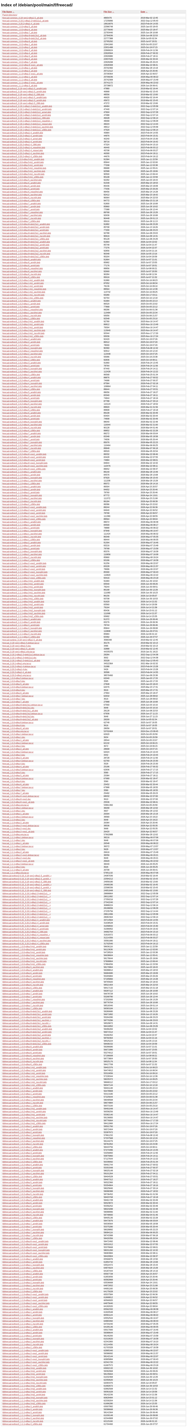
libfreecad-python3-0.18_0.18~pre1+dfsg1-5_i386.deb (26, 890)
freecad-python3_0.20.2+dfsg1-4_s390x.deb (22, 156)
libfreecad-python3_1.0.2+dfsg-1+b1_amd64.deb (24, 1067)
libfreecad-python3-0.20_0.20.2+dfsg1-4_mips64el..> (26, 935)
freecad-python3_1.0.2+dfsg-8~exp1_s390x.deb (24, 469)
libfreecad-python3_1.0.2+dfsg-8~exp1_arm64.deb (25, 1244)
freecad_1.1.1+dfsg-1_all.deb (15, 843)
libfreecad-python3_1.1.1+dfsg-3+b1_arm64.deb (24, 1371)
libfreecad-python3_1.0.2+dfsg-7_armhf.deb (22, 1227)
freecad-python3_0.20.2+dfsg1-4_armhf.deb (22, 142)
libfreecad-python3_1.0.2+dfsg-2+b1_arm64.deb (24, 1112)
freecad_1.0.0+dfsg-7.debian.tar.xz (17, 696)
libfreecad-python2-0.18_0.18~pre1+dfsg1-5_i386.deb (26, 882)
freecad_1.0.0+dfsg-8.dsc (13, 725)
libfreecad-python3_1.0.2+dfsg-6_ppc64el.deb (23, 1212)
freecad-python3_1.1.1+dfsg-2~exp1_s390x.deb (24, 578)
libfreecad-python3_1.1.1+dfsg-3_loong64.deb (23, 1415)
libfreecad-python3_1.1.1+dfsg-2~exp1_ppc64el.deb (25, 1362)
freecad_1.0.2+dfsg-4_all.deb (15, 767)
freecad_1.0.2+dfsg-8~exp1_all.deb (18, 802)
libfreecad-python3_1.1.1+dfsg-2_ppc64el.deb (23, 1342)
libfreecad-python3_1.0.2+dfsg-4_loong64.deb (23, 1171)
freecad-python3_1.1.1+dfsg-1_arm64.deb (21, 525)
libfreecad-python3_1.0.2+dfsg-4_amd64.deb (22, 1165)
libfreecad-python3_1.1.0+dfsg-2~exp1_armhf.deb (24, 1300)
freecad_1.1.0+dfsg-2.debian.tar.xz (17, 817)
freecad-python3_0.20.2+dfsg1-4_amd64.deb (22, 133)
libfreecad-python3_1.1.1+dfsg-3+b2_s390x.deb (24, 1403)
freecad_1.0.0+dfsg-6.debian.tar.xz (17, 687)
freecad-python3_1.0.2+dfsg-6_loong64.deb (22, 422)
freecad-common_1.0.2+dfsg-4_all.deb (19, 53)
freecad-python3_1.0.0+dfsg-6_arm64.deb (21, 186)
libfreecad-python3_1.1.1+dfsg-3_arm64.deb (22, 1409)
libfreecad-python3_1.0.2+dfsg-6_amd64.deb (22, 1200)
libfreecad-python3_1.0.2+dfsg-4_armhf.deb (22, 1168)
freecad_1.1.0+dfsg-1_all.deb (15, 814)
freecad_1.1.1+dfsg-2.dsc (13, 849)
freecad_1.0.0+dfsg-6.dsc (13, 690)
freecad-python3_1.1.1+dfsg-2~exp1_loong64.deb (24, 572)
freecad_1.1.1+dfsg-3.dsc (13, 867)
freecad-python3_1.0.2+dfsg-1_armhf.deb (21, 307)
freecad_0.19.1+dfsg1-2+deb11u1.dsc (19, 658)
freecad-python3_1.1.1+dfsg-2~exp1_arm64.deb (24, 566)
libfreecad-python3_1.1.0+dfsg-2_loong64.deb (23, 1283)
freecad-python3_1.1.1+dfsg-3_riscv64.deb (21, 634)
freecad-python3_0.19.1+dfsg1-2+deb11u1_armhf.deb (26, 115)
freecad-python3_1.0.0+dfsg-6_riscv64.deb (21, 198)
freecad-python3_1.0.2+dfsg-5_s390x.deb (21, 410)
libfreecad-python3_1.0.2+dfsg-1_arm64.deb (22, 1091)
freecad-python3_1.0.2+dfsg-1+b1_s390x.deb (22, 298)
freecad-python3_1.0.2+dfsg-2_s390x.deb (21, 360)
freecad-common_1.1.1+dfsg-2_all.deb (19, 80)
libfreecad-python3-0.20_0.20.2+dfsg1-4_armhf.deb (25, 929)
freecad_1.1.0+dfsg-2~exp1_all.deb (18, 832)
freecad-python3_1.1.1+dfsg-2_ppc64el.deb (22, 554)
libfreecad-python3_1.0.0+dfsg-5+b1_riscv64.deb (24, 961)
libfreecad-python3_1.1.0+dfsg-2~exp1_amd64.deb (25, 1294)
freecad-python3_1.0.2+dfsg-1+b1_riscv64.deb (23, 295)
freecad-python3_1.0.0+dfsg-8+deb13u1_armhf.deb (25, 230)
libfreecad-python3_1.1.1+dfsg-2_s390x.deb (22, 1347)
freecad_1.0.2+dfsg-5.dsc (13, 773)
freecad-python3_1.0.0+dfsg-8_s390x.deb (21, 277)
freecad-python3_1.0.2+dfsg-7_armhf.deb (21, 439)
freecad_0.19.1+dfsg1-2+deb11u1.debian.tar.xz (23, 655)
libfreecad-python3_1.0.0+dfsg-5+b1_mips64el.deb (25, 955)
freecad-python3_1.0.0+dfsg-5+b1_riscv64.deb (23, 174)
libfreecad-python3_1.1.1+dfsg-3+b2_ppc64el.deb (24, 1401)
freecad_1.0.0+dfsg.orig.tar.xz (15, 731)
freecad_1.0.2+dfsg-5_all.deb (15, 775)
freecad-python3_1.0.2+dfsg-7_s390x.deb (21, 451)
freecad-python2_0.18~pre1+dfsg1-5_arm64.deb (24, 92)
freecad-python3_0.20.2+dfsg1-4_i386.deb (21, 145)
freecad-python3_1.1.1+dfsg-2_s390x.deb (21, 560)
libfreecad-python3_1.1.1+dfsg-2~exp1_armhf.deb (24, 1356)
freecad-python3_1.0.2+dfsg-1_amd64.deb (21, 301)
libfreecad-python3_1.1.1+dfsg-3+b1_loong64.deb (24, 1377)
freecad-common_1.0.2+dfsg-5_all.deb (19, 56)
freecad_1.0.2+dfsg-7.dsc (13, 790)
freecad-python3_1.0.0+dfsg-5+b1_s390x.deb (22, 177)
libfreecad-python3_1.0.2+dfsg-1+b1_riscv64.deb (24, 1082)
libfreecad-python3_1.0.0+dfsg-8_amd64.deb (22, 1047)
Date (143, 12)
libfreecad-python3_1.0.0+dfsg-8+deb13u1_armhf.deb (26, 1017)
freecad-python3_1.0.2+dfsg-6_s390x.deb (21, 431)
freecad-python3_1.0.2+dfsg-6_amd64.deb (21, 413)
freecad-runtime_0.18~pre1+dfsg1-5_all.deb (22, 640)
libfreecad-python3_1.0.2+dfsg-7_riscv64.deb (22, 1235)
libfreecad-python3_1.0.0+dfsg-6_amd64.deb (22, 970)
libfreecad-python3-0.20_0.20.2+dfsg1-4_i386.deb (24, 932)
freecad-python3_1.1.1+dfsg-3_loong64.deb (22, 628)
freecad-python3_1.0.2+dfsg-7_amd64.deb (21, 433)
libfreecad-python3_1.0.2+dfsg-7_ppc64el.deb (23, 1232)
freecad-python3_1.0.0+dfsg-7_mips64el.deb (22, 212)
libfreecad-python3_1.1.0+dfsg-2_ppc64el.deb (23, 1285)
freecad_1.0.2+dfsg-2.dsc (13, 746)
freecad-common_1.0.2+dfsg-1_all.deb (19, 44)
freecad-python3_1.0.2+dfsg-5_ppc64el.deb (22, 404)
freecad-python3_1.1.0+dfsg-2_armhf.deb (21, 492)
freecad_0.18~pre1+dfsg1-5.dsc (16, 646)
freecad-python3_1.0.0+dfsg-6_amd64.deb (21, 183)
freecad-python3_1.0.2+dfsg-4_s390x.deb (21, 389)
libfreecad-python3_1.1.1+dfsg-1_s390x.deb (22, 1327)
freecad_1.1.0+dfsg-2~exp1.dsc (16, 828)
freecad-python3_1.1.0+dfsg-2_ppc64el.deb (22, 498)
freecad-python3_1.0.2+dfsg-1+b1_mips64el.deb (24, 289)
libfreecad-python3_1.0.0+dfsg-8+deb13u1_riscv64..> (26, 1023)
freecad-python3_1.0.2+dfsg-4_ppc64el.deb (22, 386)
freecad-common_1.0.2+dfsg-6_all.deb (19, 59)
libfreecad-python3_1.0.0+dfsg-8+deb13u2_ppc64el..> (26, 1038)
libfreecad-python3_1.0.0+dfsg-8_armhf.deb (22, 1053)
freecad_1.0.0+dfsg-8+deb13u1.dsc (18, 708)
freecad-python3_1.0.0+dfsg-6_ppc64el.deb (22, 195)
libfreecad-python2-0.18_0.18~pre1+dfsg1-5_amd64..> (27, 876)
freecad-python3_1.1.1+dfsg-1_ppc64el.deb (22, 534)
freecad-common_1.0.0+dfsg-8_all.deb (19, 41)
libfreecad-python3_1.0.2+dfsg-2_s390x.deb (22, 1147)
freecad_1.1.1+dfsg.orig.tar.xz (15, 873)
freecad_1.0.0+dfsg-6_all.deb (15, 693)
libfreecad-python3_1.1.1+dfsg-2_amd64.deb (22, 1330)
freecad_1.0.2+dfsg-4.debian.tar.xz (17, 761)
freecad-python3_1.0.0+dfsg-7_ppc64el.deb (22, 215)
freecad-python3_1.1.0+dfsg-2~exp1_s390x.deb (24, 519)
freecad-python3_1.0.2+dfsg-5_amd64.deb (21, 392)
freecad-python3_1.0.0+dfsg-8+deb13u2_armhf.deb (25, 248)
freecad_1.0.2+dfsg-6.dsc (13, 781)
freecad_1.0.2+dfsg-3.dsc (13, 755)
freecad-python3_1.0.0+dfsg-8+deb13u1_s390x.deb (25, 239)
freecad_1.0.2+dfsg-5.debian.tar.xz (17, 770)
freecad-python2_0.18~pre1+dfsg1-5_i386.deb (23, 94)
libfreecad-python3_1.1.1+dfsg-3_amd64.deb (22, 1406)
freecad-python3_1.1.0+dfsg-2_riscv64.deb (21, 501)
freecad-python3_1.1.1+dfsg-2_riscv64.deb (21, 557)
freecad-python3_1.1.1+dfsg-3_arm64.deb (21, 622)
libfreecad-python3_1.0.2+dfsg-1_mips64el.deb (23, 1097)
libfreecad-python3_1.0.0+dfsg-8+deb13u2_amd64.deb (27, 1029)
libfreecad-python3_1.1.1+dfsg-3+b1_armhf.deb (23, 1374)
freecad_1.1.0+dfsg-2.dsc (13, 820)
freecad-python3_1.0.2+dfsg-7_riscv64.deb (21, 448)
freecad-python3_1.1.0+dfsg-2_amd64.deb (21, 487)
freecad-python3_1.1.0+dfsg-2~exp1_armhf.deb (23, 513)
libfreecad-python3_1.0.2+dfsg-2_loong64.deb (23, 1135)
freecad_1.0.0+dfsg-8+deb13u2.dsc (18, 716)
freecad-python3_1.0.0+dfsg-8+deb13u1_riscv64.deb (26, 236)
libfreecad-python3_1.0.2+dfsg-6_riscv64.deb (22, 1215)
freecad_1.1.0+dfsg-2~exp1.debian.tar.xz (20, 826)
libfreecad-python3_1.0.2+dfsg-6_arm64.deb (22, 1203)
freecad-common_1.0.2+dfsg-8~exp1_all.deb (22, 65)
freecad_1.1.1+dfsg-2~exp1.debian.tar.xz (20, 855)
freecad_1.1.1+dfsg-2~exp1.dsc (16, 858)
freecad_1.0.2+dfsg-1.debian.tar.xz (17, 734)
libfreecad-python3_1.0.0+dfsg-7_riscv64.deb (22, 1005)
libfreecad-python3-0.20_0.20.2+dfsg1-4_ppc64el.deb (26, 941)
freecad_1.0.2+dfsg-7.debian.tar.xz (17, 787)
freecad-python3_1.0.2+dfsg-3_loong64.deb (22, 369)
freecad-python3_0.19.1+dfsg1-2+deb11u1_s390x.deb (26, 130)
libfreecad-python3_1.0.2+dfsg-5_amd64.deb (22, 1179)
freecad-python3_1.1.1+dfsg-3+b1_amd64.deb (23, 581)
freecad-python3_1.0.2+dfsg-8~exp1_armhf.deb (23, 460)
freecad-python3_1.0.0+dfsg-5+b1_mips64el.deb (24, 168)
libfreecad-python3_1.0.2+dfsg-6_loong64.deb (23, 1209)
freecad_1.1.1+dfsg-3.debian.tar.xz (17, 864)
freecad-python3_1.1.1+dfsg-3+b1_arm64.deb (23, 584)
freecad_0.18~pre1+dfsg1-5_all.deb (18, 649)
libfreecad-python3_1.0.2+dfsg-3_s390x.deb (22, 1162)
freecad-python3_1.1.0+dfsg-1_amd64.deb (21, 472)
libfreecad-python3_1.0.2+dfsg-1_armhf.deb (22, 1094)
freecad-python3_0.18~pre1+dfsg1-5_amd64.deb (24, 97)
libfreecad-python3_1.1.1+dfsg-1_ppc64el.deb (23, 1321)
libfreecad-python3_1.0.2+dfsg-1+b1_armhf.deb (23, 1073)
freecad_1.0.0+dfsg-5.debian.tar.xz (17, 678)
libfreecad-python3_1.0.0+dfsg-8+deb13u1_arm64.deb (27, 1014)
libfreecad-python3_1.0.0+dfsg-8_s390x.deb (22, 1064)
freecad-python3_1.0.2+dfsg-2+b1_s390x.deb (22, 336)
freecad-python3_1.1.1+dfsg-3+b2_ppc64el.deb (23, 613)
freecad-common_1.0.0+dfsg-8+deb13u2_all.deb (24, 38)
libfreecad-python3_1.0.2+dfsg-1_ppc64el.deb (23, 1100)
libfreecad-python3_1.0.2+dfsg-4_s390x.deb (22, 1176)
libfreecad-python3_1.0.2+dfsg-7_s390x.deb (22, 1238)
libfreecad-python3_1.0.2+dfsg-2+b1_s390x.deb (24, 1123)
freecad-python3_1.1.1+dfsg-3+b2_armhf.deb (22, 607)
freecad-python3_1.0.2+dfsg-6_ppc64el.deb (22, 425)
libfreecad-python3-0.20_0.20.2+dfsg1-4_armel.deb (25, 926)
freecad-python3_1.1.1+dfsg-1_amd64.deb (21, 522)
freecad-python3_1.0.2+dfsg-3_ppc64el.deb (22, 372)
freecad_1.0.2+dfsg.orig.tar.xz (15, 805)
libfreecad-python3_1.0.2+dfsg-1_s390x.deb (22, 1106)
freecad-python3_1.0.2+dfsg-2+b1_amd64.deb (23, 321)
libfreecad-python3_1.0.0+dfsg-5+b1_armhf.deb (23, 952)
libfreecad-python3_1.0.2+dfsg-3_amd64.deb (22, 1150)
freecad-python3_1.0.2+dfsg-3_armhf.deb (21, 366)
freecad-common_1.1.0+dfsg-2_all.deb (19, 71)
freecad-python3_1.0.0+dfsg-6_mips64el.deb (22, 192)
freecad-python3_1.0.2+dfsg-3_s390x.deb (21, 375)
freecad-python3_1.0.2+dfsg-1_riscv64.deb (21, 316)
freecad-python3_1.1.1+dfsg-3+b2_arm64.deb (23, 604)
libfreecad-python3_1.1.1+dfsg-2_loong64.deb (23, 1339)
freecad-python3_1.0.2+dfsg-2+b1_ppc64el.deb (23, 330)
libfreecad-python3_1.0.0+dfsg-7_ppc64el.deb (23, 1002)
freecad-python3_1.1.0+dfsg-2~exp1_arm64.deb (24, 510)
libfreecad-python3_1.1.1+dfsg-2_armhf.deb (22, 1336)
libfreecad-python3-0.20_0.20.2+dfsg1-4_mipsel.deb (25, 938)
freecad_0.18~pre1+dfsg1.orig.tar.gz (18, 652)
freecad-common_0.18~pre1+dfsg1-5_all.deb (22, 18)
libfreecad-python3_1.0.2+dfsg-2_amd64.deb (22, 1126)
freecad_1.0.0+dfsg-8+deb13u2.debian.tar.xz (22, 714)
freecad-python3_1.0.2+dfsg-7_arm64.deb (21, 436)
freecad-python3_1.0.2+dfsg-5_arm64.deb (21, 395)
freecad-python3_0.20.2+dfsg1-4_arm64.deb (22, 136)
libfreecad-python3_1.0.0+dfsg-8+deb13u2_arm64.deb (27, 1032)
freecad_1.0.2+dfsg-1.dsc (13, 737)
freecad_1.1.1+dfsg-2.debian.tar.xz (17, 846)
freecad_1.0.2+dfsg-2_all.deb (15, 749)
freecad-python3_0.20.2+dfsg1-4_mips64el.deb (23, 147)
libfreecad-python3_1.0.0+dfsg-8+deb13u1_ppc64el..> (26, 1020)
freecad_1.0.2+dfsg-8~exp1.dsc (16, 799)
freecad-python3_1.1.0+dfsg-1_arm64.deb (21, 475)
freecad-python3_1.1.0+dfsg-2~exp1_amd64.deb (24, 507)
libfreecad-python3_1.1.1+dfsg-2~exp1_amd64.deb (25, 1350)
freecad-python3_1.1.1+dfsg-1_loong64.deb (22, 531)
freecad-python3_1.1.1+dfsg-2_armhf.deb (21, 549)
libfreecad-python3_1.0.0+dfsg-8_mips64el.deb (23, 1056)
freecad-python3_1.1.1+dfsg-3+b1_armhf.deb (22, 587)
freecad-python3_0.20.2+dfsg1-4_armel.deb (22, 139)
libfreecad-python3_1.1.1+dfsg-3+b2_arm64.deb (24, 1392)
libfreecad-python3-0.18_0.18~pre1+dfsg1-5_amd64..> (27, 885)
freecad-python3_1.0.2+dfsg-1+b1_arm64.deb (23, 283)
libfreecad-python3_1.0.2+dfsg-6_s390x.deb (22, 1218)
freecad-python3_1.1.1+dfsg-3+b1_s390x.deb (22, 599)
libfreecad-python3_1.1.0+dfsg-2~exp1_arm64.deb (25, 1297)
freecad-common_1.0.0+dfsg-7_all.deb (19, 33)
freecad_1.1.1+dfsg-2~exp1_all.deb (18, 861)
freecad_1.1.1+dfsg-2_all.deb (15, 852)
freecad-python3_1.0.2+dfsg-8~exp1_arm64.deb (24, 457)
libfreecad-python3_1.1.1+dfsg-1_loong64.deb (23, 1318)
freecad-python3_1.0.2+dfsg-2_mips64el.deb (22, 351)
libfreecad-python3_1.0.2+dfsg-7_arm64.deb (22, 1224)
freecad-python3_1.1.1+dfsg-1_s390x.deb (21, 540)
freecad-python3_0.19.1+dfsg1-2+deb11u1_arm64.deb (27, 109)
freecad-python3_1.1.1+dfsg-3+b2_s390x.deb (22, 616)
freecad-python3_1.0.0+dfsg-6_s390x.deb (21, 200)
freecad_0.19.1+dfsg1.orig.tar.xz (16, 663)
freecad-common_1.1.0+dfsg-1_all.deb (19, 68)
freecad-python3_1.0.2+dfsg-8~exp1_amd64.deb (24, 454)
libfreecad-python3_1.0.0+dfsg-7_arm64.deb (22, 994)
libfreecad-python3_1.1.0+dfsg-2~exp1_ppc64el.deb (25, 1303)
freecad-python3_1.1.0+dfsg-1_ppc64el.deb (22, 481)
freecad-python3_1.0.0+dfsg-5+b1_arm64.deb (23, 162)
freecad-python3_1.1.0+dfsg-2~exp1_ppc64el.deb (24, 516)
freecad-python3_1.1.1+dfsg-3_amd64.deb (21, 619)
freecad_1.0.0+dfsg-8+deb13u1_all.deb (20, 711)
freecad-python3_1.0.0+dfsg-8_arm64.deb (21, 262)
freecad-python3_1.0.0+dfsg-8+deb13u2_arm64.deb (25, 245)
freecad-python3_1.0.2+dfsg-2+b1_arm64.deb (23, 324)
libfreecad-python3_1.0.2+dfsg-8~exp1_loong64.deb (26, 1250)
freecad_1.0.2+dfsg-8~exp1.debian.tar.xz (20, 796)
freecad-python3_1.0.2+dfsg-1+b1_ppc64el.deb (23, 292)
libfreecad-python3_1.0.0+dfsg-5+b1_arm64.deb (24, 949)
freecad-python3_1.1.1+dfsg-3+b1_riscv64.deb (23, 596)
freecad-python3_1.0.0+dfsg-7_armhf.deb (21, 209)
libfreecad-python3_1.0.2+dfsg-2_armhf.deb (22, 1132)
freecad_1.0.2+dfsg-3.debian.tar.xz (17, 752)
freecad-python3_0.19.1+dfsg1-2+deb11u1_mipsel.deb (27, 124)
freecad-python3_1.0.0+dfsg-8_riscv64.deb (21, 274)
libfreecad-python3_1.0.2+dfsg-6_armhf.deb (22, 1206)
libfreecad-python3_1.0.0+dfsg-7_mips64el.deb (23, 1000)
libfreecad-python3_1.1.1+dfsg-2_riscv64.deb (22, 1344)
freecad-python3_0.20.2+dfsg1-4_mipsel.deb (22, 150)
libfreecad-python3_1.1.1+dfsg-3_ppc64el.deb (23, 1418)
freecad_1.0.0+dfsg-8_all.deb (15, 728)
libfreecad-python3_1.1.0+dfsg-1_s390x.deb (22, 1271)
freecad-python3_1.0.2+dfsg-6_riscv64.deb (21, 428)
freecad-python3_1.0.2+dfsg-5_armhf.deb (21, 398)
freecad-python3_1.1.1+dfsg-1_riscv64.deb (21, 537)
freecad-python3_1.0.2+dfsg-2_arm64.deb (21, 342)
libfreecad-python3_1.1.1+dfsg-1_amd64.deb (22, 1309)
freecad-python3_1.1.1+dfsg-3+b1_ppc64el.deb (23, 593)
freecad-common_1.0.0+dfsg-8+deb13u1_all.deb (24, 35)
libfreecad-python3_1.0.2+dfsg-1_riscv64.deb (22, 1103)
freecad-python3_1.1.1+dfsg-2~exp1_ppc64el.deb (24, 575)
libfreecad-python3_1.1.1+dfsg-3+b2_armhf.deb (23, 1395)
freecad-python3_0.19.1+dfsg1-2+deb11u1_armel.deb (26, 112)
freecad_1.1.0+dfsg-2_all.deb (15, 823)
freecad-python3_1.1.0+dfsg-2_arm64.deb (21, 490)
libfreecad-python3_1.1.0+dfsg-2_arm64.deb (22, 1277)
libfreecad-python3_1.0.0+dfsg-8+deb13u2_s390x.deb (26, 1044)
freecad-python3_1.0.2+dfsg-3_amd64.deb (21, 363)
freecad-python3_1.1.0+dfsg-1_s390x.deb (21, 484)
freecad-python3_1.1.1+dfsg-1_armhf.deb (21, 528)
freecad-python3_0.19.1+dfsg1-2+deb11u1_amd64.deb (27, 106)
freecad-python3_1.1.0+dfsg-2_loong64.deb (22, 495)
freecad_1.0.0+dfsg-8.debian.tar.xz (17, 722)
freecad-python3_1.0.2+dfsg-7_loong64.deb (22, 442)
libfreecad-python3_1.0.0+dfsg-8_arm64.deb (22, 1050)
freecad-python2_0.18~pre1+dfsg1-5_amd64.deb (24, 88)
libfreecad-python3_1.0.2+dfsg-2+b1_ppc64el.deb (24, 1118)
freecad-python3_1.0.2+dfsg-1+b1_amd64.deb (23, 280)
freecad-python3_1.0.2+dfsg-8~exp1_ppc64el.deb (24, 466)
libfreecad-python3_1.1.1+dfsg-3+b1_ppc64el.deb (24, 1380)
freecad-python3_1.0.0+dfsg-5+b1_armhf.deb (22, 165)
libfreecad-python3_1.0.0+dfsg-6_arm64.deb (22, 973)
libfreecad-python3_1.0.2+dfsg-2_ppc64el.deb (23, 1141)
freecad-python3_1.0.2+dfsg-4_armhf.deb (21, 380)
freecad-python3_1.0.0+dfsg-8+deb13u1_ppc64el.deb (26, 233)
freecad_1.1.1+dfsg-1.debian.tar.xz (17, 837)
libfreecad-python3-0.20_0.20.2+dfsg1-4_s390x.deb (25, 944)
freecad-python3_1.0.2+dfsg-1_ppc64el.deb (22, 313)
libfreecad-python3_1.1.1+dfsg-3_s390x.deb (22, 1424)
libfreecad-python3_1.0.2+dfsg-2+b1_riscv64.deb (24, 1120)
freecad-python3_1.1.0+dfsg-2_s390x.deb (21, 504)
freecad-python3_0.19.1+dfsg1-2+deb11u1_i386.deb (26, 118)
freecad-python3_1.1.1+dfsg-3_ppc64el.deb (22, 631)
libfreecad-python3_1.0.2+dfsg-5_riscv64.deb (22, 1194)
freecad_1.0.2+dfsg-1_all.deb (15, 740)
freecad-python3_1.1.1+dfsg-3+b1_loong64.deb (23, 590)
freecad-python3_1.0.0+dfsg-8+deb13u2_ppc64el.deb (26, 251)
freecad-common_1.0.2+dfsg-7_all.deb (19, 62)
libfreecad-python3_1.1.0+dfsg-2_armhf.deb (22, 1280)
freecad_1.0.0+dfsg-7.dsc (13, 699)
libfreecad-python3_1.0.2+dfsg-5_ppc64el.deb (23, 1191)
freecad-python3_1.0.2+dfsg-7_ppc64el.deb (22, 445)
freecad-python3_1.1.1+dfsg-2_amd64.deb (21, 543)
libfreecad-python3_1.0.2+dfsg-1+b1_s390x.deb (24, 1085)
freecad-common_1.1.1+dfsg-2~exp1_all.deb (22, 83)
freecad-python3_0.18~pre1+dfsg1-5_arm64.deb (24, 100)
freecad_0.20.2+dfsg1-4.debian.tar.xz (19, 666)
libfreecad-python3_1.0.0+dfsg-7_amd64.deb (22, 991)
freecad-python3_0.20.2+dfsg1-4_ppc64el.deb (23, 153)
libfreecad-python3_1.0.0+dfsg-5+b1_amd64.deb (24, 946)
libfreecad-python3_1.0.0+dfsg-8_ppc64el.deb (23, 1059)
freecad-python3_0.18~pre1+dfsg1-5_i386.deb (23, 103)
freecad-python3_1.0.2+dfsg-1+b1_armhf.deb (22, 286)
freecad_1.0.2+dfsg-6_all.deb (15, 784)
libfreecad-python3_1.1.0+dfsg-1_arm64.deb (22, 1262)
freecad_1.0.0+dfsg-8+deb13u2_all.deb (20, 719)
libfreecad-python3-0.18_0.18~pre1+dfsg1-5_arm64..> (26, 887)
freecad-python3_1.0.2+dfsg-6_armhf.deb (21, 419)
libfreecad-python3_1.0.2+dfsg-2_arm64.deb (22, 1129)
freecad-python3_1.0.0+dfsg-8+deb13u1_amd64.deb (26, 224)
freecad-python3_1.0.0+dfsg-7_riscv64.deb (21, 218)
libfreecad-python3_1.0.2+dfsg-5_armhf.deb (22, 1185)
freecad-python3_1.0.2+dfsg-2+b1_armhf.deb (22, 327)
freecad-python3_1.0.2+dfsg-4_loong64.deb (22, 383)
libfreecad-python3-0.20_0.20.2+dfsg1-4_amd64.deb (26, 920)
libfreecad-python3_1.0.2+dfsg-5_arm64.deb (22, 1182)
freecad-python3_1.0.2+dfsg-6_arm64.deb (21, 416)
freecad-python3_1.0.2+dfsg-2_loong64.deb (22, 348)
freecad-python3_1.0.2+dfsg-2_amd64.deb (21, 339)
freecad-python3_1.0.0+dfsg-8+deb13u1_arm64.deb (25, 227)
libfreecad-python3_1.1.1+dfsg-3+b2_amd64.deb (24, 1389)
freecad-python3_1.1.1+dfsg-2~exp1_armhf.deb (23, 569)
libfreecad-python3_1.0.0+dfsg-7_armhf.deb (22, 997)
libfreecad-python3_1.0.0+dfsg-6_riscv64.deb (22, 985)
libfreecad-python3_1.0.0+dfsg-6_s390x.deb (22, 988)
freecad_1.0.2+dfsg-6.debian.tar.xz (17, 778)
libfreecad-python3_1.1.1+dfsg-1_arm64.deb (22, 1312)
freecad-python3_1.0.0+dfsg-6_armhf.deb (21, 189)
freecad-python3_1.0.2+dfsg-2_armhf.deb (21, 345)
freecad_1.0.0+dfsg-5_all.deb (15, 684)
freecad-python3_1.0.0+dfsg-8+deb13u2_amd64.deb (26, 242)
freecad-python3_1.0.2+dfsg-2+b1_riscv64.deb (23, 333)
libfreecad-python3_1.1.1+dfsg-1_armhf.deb (22, 1315)
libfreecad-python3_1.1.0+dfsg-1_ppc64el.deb (23, 1268)
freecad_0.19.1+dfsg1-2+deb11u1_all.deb (21, 661)
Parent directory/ (9, 15)
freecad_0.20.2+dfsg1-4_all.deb (16, 672)
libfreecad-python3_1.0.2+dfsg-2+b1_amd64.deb (24, 1109)
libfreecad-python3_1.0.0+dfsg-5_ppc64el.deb (23, 967)
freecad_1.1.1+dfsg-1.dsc (13, 840)
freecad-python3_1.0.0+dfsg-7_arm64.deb (21, 206)
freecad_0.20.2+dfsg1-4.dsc (14, 669)
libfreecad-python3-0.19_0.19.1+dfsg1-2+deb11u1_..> (26, 893)
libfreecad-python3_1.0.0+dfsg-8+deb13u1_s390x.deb (26, 1026)
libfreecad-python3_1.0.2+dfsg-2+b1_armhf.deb (23, 1115)
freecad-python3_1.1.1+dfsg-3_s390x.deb (21, 637)
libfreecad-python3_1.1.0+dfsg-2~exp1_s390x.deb (25, 1306)
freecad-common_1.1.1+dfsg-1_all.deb (19, 77)
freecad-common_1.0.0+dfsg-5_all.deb (19, 27)
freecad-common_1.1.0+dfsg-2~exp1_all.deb (22, 74)
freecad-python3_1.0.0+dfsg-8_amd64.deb (21, 259)
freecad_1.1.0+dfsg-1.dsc (13, 811)
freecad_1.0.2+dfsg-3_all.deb (15, 758)
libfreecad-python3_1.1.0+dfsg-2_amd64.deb (22, 1274)
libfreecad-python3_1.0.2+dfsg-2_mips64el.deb (23, 1138)
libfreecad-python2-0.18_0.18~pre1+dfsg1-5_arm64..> (26, 879)
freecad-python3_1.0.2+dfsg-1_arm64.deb (21, 304)
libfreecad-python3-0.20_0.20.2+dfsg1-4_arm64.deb (25, 923)
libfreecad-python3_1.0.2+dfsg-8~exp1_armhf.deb (24, 1247)
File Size (108, 12)
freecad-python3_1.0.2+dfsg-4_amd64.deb (21, 377)
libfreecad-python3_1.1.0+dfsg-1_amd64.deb (22, 1259)
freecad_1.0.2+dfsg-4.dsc (13, 764)
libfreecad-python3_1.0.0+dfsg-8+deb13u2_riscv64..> (26, 1041)
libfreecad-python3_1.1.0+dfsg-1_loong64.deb (23, 1265)
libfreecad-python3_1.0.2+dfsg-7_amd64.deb (22, 1221)
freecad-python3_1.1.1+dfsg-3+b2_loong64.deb (23, 610)
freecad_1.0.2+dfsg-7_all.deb (15, 793)
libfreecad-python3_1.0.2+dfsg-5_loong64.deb (23, 1188)
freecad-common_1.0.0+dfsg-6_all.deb (19, 30)
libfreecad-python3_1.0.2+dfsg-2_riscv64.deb (22, 1144)
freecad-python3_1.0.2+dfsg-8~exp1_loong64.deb (24, 463)
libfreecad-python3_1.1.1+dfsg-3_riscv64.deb (22, 1421)
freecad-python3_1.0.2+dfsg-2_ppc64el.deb (22, 354)
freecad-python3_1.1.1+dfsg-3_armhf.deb (21, 625)
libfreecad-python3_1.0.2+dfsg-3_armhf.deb (22, 1153)
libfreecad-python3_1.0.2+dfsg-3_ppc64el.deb (23, 1159)
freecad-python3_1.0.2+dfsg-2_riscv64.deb (21, 357)
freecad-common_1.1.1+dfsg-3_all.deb (19, 86)
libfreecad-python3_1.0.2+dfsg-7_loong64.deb (23, 1230)
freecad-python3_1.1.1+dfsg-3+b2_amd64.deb (23, 602)
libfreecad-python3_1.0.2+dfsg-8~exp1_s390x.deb (25, 1256)
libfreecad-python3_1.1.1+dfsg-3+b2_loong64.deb (24, 1398)
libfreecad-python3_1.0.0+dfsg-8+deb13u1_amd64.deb (27, 1011)
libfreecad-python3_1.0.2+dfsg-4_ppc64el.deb (23, 1173)
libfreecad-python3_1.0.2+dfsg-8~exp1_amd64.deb (25, 1241)
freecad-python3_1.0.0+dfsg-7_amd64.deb (21, 204)
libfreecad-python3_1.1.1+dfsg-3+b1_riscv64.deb (24, 1383)
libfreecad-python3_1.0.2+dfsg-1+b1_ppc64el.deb (24, 1079)
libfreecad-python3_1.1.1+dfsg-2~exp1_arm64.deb (25, 1353)
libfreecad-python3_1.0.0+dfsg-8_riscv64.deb (22, 1061)
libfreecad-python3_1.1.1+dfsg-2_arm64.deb (22, 1333)
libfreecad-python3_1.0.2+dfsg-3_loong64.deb (23, 1156)
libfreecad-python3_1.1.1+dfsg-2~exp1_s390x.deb (25, 1365)
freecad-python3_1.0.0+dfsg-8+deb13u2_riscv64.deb (26, 254)
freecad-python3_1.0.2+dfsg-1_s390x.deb (21, 318)
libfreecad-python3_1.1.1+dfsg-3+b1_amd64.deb (24, 1368)
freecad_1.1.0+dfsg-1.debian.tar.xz (17, 808)
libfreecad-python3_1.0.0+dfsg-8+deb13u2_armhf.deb (26, 1035)
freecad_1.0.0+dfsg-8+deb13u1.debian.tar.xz (22, 705)
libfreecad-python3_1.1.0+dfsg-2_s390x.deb (22, 1291)
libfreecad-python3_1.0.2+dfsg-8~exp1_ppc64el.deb (25, 1253)
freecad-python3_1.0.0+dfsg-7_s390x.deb (21, 221)
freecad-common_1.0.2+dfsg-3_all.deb (19, 50)
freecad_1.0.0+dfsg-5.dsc (13, 681)
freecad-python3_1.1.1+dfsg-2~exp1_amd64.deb (24, 563)
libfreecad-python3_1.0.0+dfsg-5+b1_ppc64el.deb (24, 958)
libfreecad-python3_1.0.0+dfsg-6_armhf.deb (22, 976)
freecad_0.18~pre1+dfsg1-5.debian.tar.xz (20, 643)
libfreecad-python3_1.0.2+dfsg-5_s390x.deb (22, 1197)
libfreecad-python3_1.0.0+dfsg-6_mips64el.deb (23, 979)
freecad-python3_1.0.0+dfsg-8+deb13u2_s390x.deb (25, 257)
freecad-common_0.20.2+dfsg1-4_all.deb (20, 24)
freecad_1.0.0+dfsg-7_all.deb (15, 702)
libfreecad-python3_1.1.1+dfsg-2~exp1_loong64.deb (26, 1359)
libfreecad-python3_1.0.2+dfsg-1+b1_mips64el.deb (25, 1076)
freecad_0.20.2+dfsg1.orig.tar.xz (16, 675)
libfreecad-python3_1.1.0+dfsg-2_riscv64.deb (22, 1289)
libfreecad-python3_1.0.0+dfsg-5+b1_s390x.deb (24, 964)
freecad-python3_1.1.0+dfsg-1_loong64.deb (22, 478)
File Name (7, 12)
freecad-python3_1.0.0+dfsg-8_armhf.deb (21, 265)
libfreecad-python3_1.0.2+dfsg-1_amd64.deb (22, 1088)
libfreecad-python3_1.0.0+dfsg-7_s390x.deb (22, 1008)
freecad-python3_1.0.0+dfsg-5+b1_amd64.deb (23, 159)
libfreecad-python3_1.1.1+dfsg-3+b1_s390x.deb (24, 1386)
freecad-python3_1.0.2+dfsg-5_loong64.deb (22, 401)
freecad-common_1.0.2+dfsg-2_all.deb (19, 47)
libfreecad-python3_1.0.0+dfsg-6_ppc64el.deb (23, 982)
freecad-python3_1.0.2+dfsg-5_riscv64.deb (21, 407)
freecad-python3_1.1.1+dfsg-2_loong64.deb (22, 551)
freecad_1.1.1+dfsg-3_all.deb (15, 870)
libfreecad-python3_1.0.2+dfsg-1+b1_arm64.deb (24, 1070)
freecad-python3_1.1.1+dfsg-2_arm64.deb (21, 545)
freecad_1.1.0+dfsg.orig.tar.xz (15, 834)
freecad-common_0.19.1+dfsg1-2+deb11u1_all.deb (25, 21)
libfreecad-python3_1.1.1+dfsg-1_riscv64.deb (22, 1324)
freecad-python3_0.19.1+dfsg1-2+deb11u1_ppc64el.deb (27, 127)
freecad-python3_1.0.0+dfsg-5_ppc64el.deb (22, 180)
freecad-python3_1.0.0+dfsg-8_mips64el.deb (22, 268)
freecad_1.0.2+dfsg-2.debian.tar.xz (17, 743)
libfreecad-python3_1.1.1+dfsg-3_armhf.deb (22, 1412)
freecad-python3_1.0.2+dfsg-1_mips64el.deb (22, 310)
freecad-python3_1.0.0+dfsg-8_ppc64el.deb (22, 271)
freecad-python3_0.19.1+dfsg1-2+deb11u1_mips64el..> (27, 121)
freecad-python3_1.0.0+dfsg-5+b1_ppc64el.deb (23, 171)
